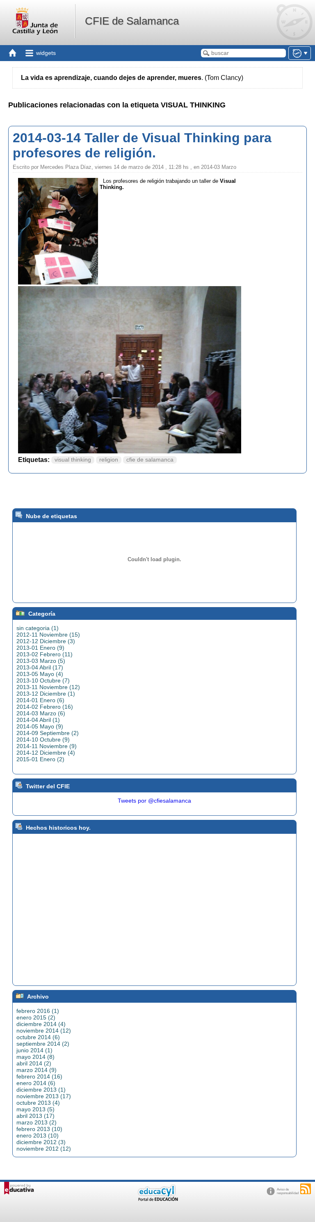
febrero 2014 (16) (39, 1076)
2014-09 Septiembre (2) (47, 733)
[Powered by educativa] (19, 1188)
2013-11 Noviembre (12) (48, 687)
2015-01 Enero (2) (40, 759)
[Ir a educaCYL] (157, 1199)
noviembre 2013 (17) (43, 1096)
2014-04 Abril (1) (38, 720)
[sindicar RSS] (305, 1188)
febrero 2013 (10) (39, 1129)
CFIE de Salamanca (132, 21)
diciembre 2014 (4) (41, 1024)
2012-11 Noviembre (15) (48, 634)
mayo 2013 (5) (35, 1109)
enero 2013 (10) (37, 1135)
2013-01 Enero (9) (40, 647)
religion (108, 460)
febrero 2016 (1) (37, 1011)
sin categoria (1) (37, 628)
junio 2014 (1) (34, 1050)
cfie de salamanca (149, 460)
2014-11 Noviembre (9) (46, 746)
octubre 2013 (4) (38, 1102)
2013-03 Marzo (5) (40, 661)
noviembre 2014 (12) (43, 1030)
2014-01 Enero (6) (40, 700)
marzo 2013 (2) (36, 1122)
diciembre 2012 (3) (41, 1142)
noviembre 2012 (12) (43, 1148)
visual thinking (73, 460)
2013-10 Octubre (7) (43, 680)
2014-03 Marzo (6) (40, 713)
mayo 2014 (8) (35, 1057)
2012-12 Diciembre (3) (45, 641)
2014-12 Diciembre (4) (45, 752)
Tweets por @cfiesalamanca (154, 800)
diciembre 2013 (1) (41, 1089)
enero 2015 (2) (35, 1017)
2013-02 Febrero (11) (44, 654)
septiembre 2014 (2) (42, 1043)
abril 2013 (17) (35, 1116)
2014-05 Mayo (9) (39, 726)
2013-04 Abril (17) (39, 667)
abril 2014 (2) (33, 1063)
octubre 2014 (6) (38, 1037)
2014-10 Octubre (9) (43, 739)
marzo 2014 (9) (36, 1070)
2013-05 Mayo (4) (39, 674)
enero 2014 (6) (35, 1083)
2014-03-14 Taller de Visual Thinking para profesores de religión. (142, 145)
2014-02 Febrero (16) (44, 706)
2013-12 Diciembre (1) (45, 693)
